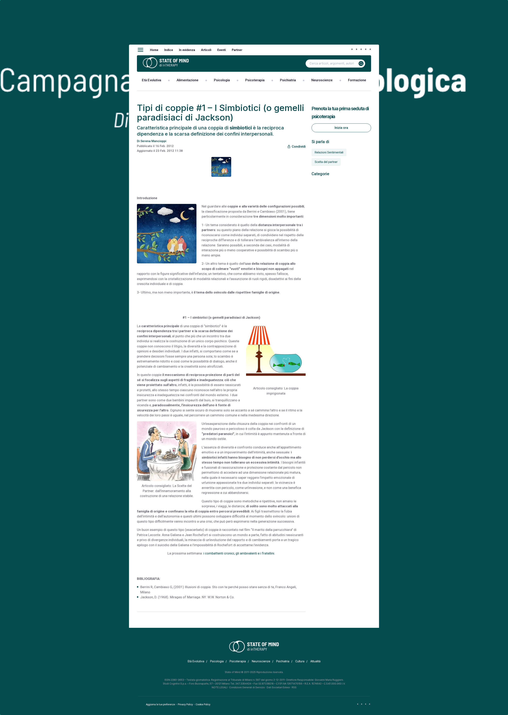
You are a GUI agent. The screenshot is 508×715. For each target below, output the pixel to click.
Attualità (315, 661)
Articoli (206, 50)
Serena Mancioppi (153, 141)
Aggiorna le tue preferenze (160, 704)
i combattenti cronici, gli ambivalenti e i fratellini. (239, 553)
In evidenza (187, 50)
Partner (237, 50)
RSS (294, 687)
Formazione (357, 80)
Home (154, 50)
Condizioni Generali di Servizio (247, 687)
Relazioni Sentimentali (329, 152)
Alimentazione (187, 80)
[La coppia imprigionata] (276, 353)
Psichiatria (288, 80)
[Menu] (140, 50)
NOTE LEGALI (219, 687)
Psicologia (222, 80)
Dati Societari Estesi (278, 687)
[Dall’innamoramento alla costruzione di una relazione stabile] (166, 451)
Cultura (299, 661)
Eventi (221, 50)
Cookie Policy (203, 704)
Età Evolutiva (151, 80)
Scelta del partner (326, 162)
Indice (168, 50)
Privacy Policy (185, 704)
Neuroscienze (322, 80)
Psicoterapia (255, 80)
